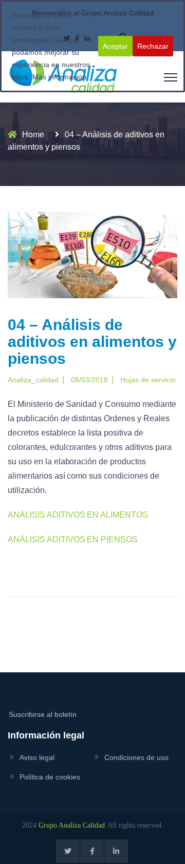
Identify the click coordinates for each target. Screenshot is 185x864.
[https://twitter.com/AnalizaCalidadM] (68, 851)
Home (33, 134)
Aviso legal (37, 757)
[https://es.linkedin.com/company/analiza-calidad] (116, 851)
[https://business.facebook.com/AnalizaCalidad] (92, 851)
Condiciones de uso (136, 757)
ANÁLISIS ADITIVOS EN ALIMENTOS (78, 514)
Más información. (60, 77)
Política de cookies (50, 777)
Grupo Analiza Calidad (72, 825)
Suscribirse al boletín (43, 714)
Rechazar (153, 46)
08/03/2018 (89, 380)
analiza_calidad (33, 380)
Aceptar (115, 46)
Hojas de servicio (148, 380)
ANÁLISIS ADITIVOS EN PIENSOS (73, 539)
